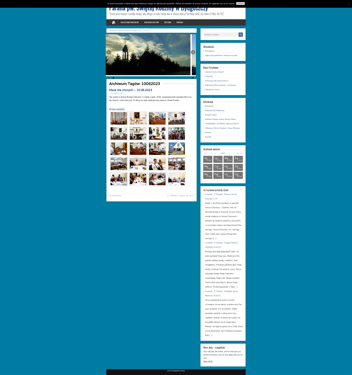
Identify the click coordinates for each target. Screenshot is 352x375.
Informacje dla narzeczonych (216, 81)
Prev (108, 52)
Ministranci (209, 106)
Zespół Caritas (211, 115)
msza (191, 196)
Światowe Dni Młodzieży (215, 110)
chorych (182, 196)
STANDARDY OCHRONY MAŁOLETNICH (222, 124)
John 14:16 (207, 361)
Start (193, 78)
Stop (195, 78)
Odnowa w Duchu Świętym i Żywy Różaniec (222, 128)
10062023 (174, 196)
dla (187, 196)
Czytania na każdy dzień (217, 190)
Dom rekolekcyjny (151, 22)
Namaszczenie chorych (214, 72)
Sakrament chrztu (212, 90)
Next (193, 52)
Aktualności (117, 196)
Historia (167, 22)
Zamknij (240, 3)
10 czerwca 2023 (117, 93)
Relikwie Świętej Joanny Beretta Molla (220, 119)
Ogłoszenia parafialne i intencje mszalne (221, 55)
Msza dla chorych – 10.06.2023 (130, 90)
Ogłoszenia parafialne (130, 22)
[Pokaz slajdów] (117, 109)
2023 (223, 153)
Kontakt (180, 22)
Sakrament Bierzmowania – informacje (220, 85)
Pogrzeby (209, 76)
